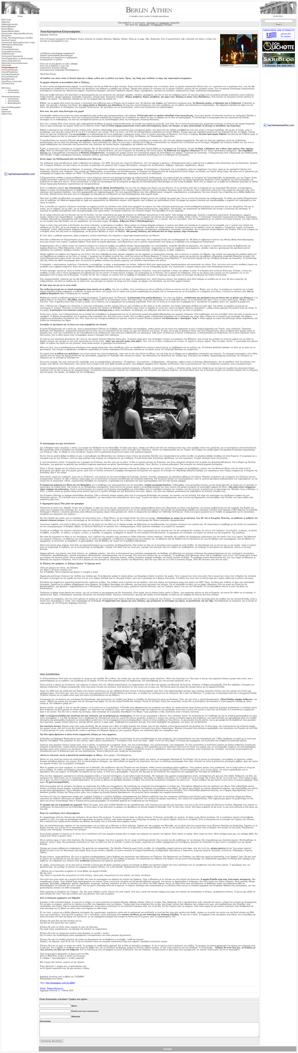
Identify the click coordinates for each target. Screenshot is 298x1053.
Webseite (75, 1016)
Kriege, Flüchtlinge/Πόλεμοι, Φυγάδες (17, 38)
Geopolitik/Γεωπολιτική (11, 52)
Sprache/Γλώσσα (9, 40)
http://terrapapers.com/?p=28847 (60, 983)
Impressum (6, 112)
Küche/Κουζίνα (8, 83)
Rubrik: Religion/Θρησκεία (51, 988)
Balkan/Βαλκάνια (9, 26)
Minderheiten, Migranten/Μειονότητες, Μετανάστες (17, 34)
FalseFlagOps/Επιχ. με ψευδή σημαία (17, 58)
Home (20, 16)
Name (74, 1006)
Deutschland (13, 90)
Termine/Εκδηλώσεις (10, 49)
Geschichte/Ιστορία (10, 70)
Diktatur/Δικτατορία (10, 24)
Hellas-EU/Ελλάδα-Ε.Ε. (11, 61)
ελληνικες (151, 23)
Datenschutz (7, 114)
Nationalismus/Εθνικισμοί (12, 45)
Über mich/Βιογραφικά (11, 107)
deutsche (158, 25)
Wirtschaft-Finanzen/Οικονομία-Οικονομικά (15, 64)
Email (85, 1011)
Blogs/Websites (14, 103)
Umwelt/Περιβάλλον (10, 72)
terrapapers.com (226, 65)
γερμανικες (164, 23)
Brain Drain (6, 20)
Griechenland (13, 92)
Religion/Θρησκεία (10, 67)
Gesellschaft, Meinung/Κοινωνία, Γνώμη (18, 42)
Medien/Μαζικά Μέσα (10, 31)
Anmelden (167, 1049)
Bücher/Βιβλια (7, 29)
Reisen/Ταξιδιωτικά (10, 77)
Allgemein (6, 22)
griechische (144, 25)
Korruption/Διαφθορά (10, 74)
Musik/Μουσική (8, 79)
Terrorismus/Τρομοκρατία (12, 56)
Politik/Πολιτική (8, 54)
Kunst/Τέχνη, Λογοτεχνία (12, 81)
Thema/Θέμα (7, 47)
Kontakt (5, 109)
